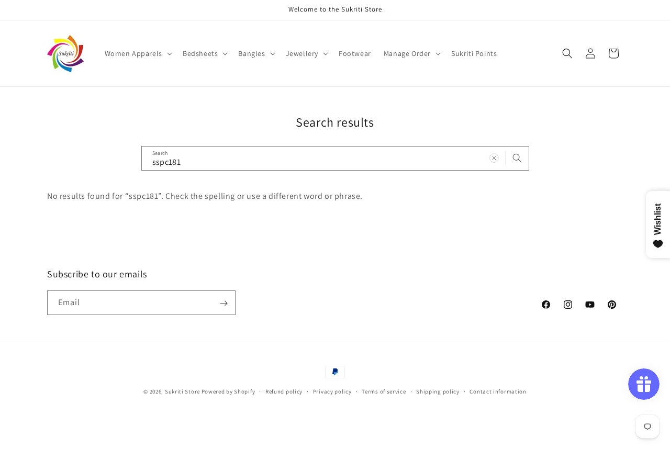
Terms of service (384, 391)
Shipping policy (438, 391)
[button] (137, 53)
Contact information (498, 391)
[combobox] (335, 158)
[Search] (517, 158)
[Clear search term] (494, 158)
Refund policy (284, 391)
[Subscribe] (223, 303)
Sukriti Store (182, 391)
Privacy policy (332, 391)
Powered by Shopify (228, 391)
